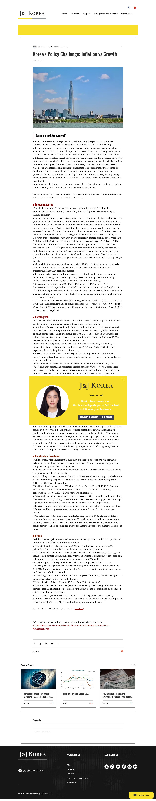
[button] (123, 379)
